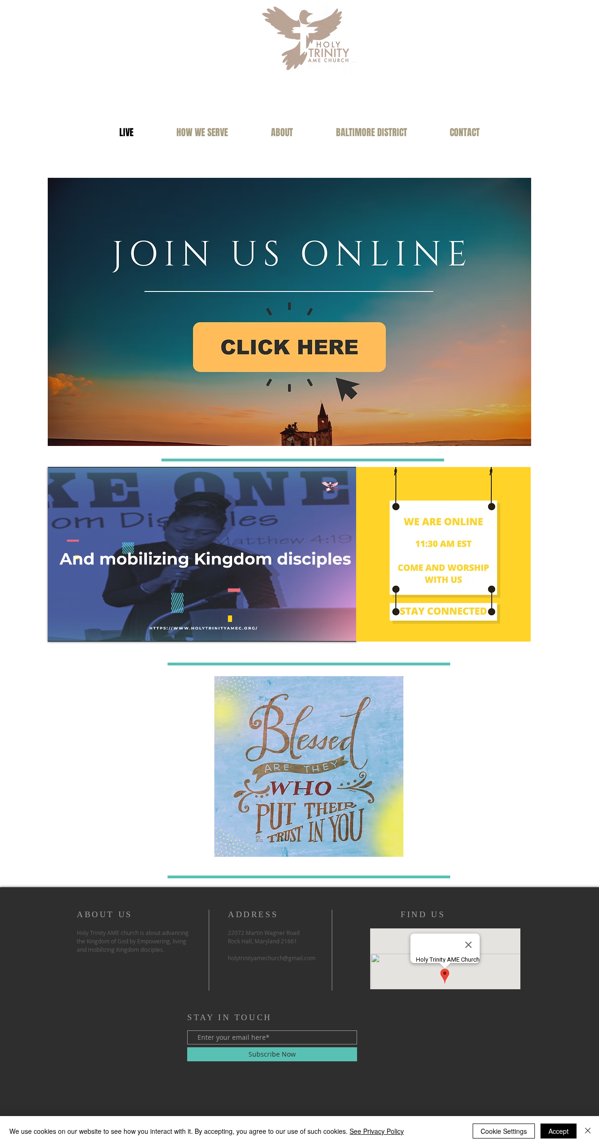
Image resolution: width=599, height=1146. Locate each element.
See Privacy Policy (377, 1131)
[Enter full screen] (344, 629)
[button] (202, 132)
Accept (558, 1131)
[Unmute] (76, 629)
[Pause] (60, 629)
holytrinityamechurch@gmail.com (271, 958)
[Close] (587, 1131)
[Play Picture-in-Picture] (328, 629)
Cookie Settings (504, 1131)
